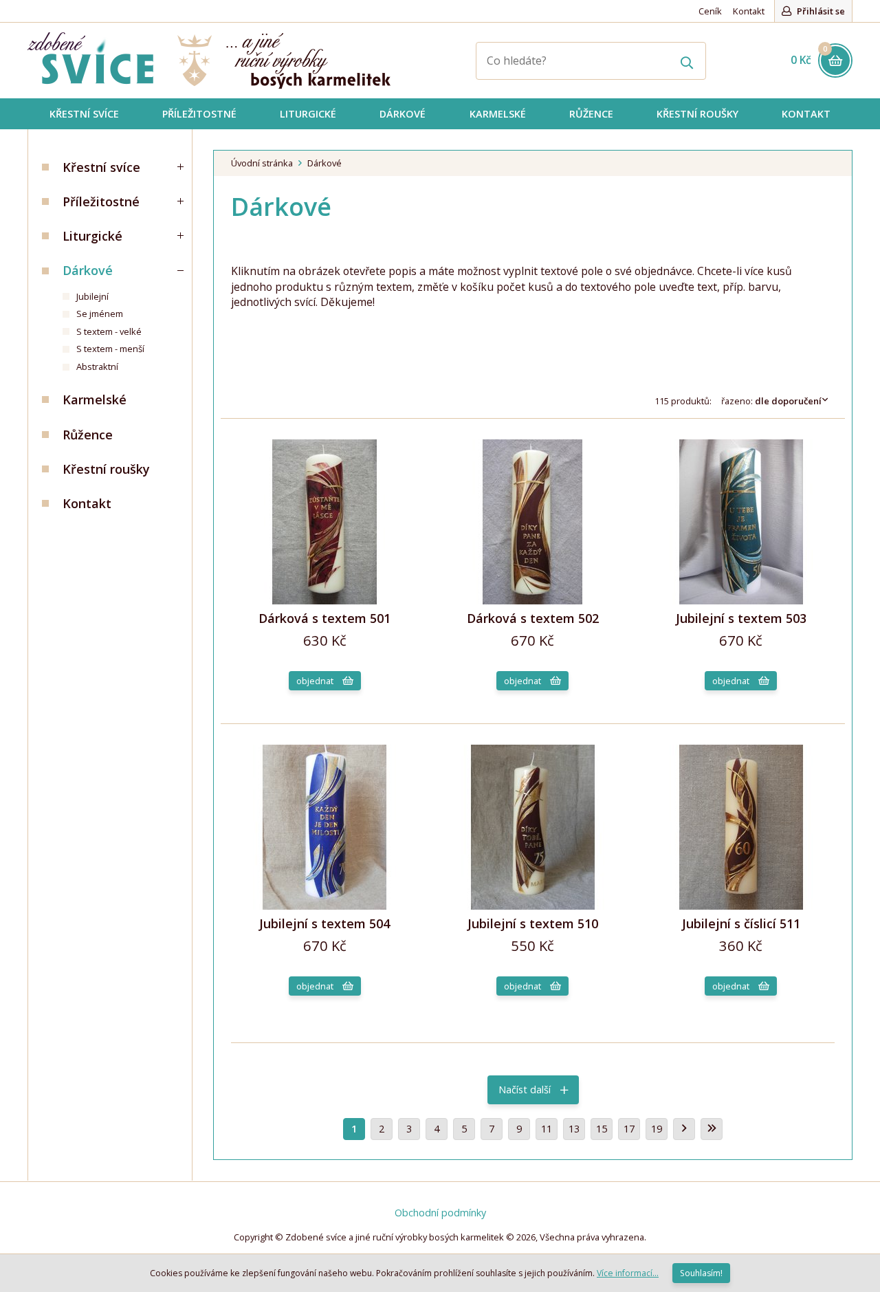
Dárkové (88, 270)
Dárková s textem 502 (533, 618)
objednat (316, 681)
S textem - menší (110, 348)
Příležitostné (101, 201)
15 (601, 1128)
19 (656, 1128)
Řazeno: (771, 401)
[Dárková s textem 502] (532, 600)
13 (574, 1128)
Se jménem (99, 313)
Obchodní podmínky (440, 1212)
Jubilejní (92, 296)
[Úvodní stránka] (209, 60)
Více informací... (628, 1273)
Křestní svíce (101, 167)
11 (546, 1128)
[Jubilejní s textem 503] (741, 600)
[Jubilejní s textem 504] (324, 905)
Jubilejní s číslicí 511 (741, 923)
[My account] (687, 61)
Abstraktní (97, 366)
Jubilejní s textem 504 (324, 923)
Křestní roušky (106, 469)
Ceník (710, 11)
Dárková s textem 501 (324, 618)
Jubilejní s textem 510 (533, 923)
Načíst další (525, 1089)
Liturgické (92, 236)
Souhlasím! (701, 1273)
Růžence (88, 434)
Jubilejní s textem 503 (741, 618)
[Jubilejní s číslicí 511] (741, 905)
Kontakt (748, 11)
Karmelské (94, 399)
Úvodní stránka (262, 163)
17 (629, 1128)
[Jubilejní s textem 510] (532, 905)
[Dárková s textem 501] (324, 600)
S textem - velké (109, 331)
